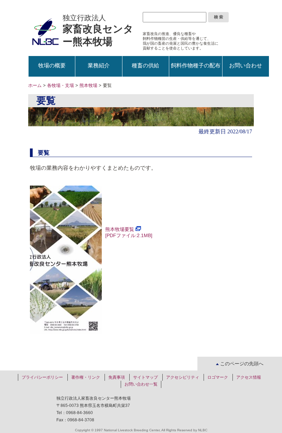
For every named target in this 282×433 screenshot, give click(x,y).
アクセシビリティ (182, 377)
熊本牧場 (88, 85)
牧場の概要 (52, 65)
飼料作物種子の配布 (195, 65)
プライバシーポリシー (42, 377)
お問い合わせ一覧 (141, 384)
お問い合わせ (245, 65)
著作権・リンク (85, 377)
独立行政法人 (98, 30)
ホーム (35, 85)
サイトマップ (145, 377)
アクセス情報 (248, 377)
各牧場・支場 (60, 85)
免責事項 (116, 377)
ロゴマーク (217, 377)
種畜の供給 (145, 65)
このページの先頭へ (241, 363)
